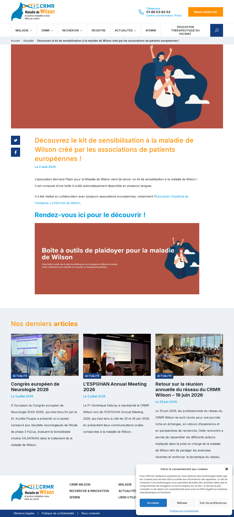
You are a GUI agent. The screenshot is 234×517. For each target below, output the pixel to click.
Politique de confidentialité (184, 511)
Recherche (70, 30)
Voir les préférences (213, 503)
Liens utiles (127, 497)
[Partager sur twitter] (15, 140)
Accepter (153, 503)
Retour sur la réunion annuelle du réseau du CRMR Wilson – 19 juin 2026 (187, 389)
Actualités (124, 30)
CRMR (45, 30)
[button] (227, 469)
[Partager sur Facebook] (15, 152)
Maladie (22, 30)
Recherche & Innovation (89, 491)
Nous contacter (205, 12)
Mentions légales (24, 513)
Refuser (182, 503)
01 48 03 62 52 (158, 12)
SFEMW (151, 30)
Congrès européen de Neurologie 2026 (35, 386)
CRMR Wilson (79, 484)
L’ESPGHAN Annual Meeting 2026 (115, 386)
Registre (98, 30)
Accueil (15, 40)
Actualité (28, 40)
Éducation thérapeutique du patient (185, 30)
